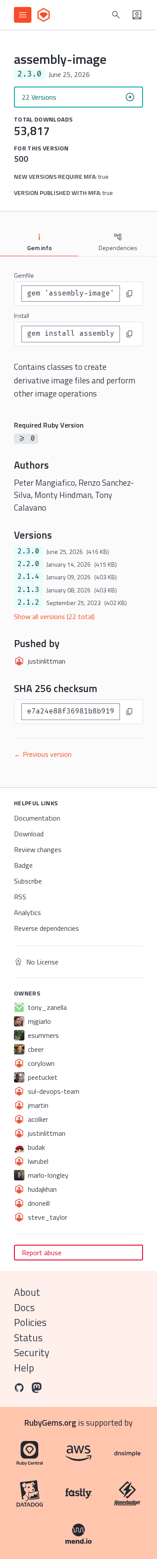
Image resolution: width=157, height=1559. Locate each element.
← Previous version (43, 754)
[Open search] (116, 15)
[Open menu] (22, 15)
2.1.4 (28, 576)
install (21, 315)
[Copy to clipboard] (129, 294)
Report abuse (41, 1252)
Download (29, 833)
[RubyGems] (44, 15)
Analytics (27, 912)
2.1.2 (28, 602)
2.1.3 (28, 589)
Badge (23, 865)
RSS (20, 896)
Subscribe (28, 881)
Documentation (37, 818)
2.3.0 (28, 551)
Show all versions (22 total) (54, 616)
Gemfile (24, 275)
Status (28, 1337)
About (27, 1292)
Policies (30, 1322)
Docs (24, 1307)
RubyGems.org (50, 1422)
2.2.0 (28, 564)
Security (31, 1352)
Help (24, 1367)
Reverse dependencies (46, 928)
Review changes (37, 849)
